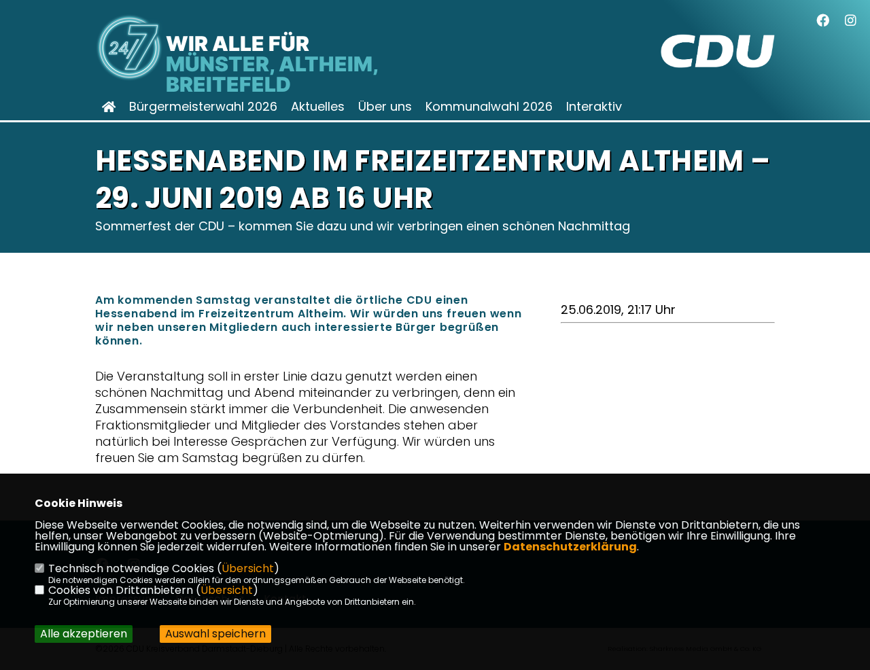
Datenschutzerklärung (570, 546)
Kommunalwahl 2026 (489, 107)
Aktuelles (318, 107)
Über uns (385, 107)
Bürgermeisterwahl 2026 (203, 107)
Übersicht (248, 568)
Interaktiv (594, 107)
